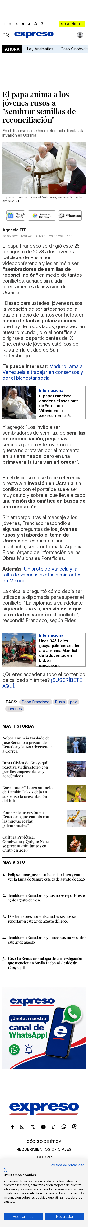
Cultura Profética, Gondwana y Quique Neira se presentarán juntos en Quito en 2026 (25, 843)
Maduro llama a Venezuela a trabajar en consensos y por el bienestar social (42, 372)
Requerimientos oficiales (44, 1149)
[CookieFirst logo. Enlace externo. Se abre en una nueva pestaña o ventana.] (5, 1170)
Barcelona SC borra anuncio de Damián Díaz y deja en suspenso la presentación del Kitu (27, 794)
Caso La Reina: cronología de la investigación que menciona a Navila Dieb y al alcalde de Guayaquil (45, 963)
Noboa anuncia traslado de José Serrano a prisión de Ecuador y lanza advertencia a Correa (27, 744)
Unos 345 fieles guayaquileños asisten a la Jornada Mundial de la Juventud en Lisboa (60, 650)
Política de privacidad (67, 1165)
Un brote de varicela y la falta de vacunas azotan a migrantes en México (41, 574)
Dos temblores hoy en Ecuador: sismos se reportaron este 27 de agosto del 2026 (42, 918)
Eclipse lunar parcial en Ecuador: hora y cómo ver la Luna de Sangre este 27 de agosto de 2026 (46, 877)
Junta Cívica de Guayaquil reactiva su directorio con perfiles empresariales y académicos (25, 769)
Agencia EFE (14, 230)
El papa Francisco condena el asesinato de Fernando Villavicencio (59, 403)
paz (73, 701)
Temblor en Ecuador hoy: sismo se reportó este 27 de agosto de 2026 (46, 897)
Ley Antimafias (40, 48)
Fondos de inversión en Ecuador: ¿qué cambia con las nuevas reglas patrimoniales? (25, 819)
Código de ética (44, 1141)
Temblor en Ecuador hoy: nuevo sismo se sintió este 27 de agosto (46, 939)
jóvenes (15, 708)
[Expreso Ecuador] (44, 1113)
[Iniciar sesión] (80, 35)
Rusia (60, 701)
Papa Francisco (36, 701)
